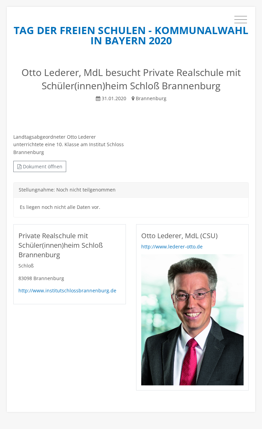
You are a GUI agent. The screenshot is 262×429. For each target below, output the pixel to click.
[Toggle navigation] (240, 20)
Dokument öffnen (41, 166)
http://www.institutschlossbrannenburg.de (67, 290)
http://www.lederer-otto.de (172, 246)
